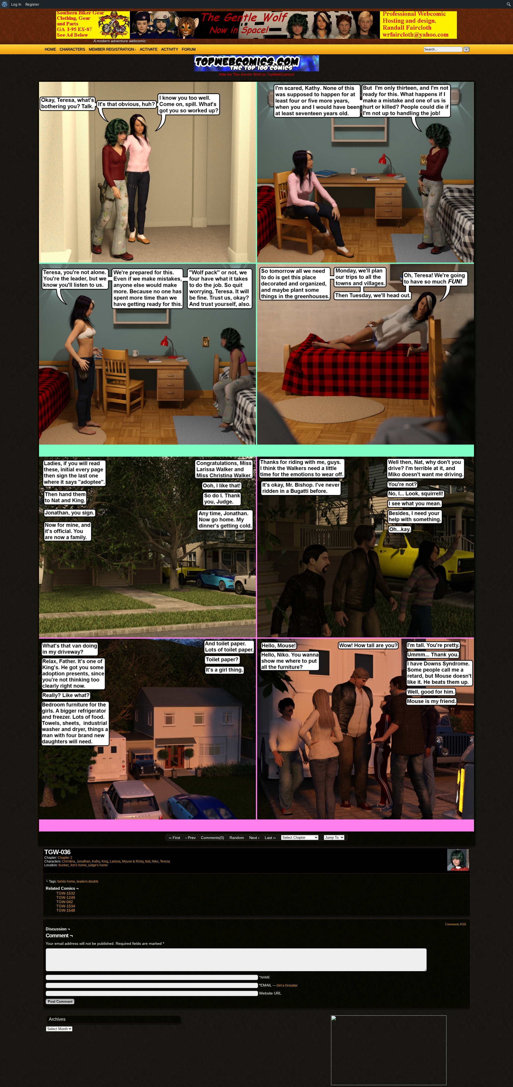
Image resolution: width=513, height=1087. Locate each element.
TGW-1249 (65, 897)
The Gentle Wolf (256, 25)
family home (66, 881)
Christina (68, 861)
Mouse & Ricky (132, 861)
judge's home (98, 865)
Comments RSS (455, 924)
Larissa (115, 861)
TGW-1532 (65, 893)
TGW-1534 (65, 906)
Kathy (96, 861)
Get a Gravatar (287, 985)
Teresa (165, 861)
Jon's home (78, 865)
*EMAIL (278, 985)
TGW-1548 (65, 910)
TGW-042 (64, 902)
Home (50, 49)
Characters (72, 49)
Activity (169, 49)
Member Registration (112, 49)
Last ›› (270, 837)
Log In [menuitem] (16, 4)
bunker (63, 865)
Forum (189, 49)
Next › (254, 837)
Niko (155, 861)
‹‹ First (174, 837)
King (105, 861)
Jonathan (83, 861)
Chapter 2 (65, 858)
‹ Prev (190, 837)
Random (237, 837)
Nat (147, 861)
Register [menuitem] (32, 4)
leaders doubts (87, 881)
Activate (148, 49)
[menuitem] (4, 4)
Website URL (270, 993)
